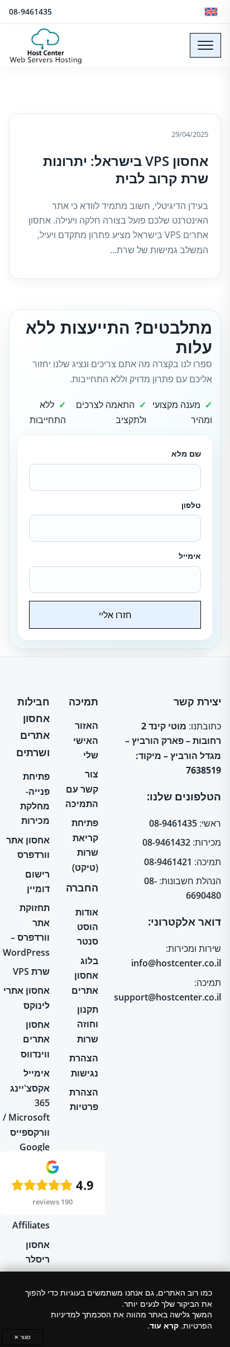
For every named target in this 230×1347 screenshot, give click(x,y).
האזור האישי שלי (85, 740)
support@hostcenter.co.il (167, 997)
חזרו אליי (115, 615)
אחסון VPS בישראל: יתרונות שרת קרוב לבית (125, 169)
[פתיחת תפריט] (205, 45)
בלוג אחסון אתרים (84, 976)
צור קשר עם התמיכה (81, 789)
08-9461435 (30, 11)
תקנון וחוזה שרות (87, 1024)
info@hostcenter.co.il (176, 963)
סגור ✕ (22, 1337)
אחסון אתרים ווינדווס (35, 1039)
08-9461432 (166, 842)
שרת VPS (31, 971)
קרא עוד (164, 1325)
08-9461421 (168, 862)
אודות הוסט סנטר (86, 927)
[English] (211, 11)
